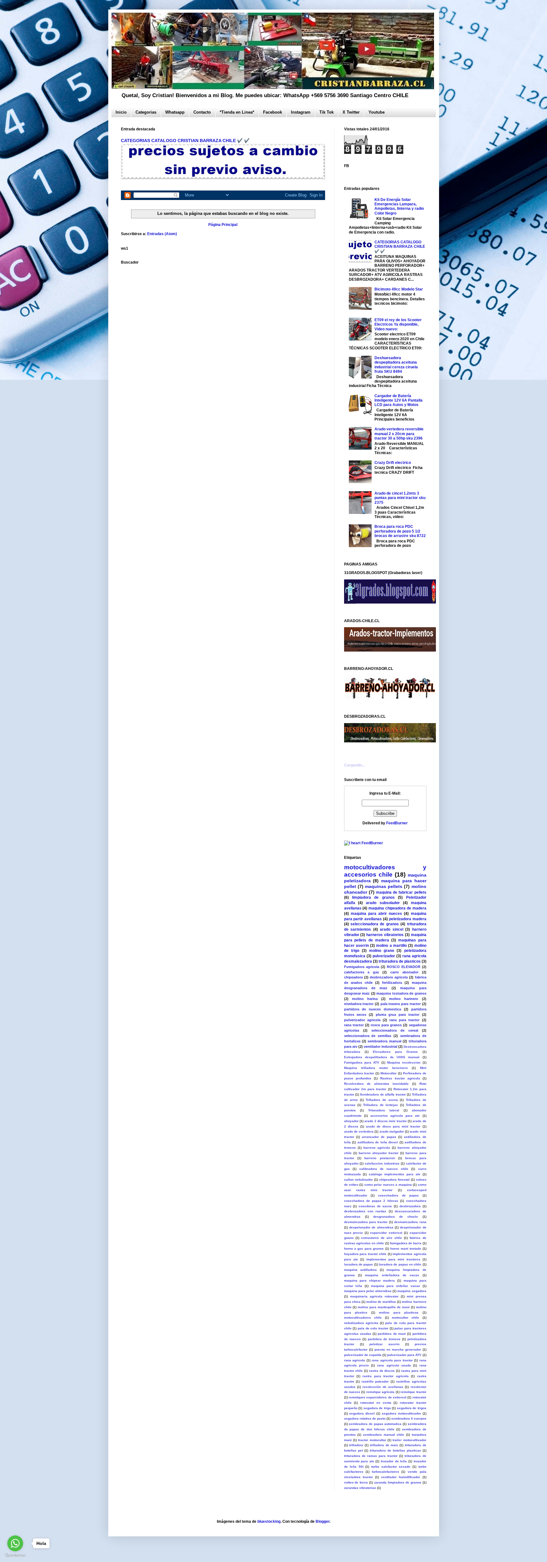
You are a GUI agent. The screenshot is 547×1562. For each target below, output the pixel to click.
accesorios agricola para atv (395, 1115)
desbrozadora (410, 1206)
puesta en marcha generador (397, 1349)
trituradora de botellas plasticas (395, 1450)
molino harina (365, 999)
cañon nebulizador (358, 1179)
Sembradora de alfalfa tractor (383, 1094)
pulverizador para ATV (404, 1355)
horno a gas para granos (364, 1248)
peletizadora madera (407, 919)
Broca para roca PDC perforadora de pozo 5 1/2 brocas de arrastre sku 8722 (400, 531)
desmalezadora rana (410, 1222)
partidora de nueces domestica (372, 1009)
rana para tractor (404, 1020)
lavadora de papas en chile (400, 1264)
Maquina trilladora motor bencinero (376, 1068)
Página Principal (222, 224)
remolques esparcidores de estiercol (377, 1397)
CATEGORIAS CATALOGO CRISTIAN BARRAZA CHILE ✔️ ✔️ (185, 140)
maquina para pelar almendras (368, 1291)
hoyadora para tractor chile (365, 1254)
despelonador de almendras (371, 1227)
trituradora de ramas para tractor (371, 1456)
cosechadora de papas (398, 1195)
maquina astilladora (360, 1269)
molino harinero (403, 999)
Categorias (145, 112)
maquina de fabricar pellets (401, 892)
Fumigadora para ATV (362, 1062)
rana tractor (354, 1025)
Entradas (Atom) (162, 234)
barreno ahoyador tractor (379, 1153)
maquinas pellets (383, 886)
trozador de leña (394, 1461)
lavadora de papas (358, 1264)
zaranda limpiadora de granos (397, 1482)
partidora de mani (392, 1333)
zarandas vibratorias (360, 1488)
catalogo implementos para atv (394, 1174)
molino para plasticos (398, 1312)
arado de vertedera (359, 1131)
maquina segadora (411, 1291)
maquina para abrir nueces (376, 913)
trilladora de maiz (384, 1445)
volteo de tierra (356, 1482)
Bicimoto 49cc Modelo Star (398, 289)
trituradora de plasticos (400, 961)
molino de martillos (381, 1301)
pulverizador (384, 956)
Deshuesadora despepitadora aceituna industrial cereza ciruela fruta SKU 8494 (396, 365)
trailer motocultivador (409, 1440)
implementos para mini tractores (393, 1259)
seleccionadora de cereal (394, 1030)
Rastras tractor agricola (400, 1078)
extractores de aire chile (381, 1238)
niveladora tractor (359, 1004)
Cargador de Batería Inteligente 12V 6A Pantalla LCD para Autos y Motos (398, 400)
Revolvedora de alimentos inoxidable (376, 1083)
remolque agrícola (380, 1392)
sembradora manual (384, 1041)
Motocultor (388, 1073)
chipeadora (353, 977)
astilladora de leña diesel (377, 1142)
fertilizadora (392, 982)
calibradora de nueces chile (383, 1169)
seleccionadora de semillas (368, 1036)
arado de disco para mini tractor (393, 1126)
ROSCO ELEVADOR (403, 967)
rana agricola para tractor (392, 1360)
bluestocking (268, 1521)
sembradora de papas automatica (375, 1424)
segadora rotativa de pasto (365, 1418)
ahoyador (351, 1121)
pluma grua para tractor (397, 1014)
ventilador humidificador (400, 1477)
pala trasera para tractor (400, 1004)
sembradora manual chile (383, 1434)
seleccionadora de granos (374, 924)
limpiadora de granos (373, 897)
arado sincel (391, 929)
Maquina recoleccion (403, 1062)
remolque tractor (413, 1392)
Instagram (301, 112)
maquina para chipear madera (369, 1280)
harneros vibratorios (385, 935)
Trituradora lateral (383, 1110)
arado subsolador (383, 903)
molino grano (381, 950)
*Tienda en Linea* (237, 112)
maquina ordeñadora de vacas (392, 1275)
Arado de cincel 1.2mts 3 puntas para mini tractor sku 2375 (399, 498)
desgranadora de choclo (395, 1216)
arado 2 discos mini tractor (385, 1121)
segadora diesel (362, 1413)
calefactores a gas (361, 972)
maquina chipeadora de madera (397, 908)
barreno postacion (379, 1158)
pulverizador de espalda (362, 1355)
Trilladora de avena (382, 1100)
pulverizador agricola (362, 1020)
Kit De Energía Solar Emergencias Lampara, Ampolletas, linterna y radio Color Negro (399, 206)
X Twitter (351, 112)
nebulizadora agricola (361, 1323)
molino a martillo (391, 945)
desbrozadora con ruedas (365, 1211)
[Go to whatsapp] (15, 1543)
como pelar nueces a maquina (388, 1184)
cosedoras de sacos (375, 1206)
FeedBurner (397, 823)
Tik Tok (326, 112)
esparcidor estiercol (386, 1232)
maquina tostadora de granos (401, 993)
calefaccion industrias (382, 1163)
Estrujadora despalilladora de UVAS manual (382, 1057)
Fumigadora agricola (361, 967)
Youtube (376, 112)
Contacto (202, 112)
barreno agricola (376, 1147)
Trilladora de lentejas (380, 1105)
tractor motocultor (372, 1440)
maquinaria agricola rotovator (374, 1296)
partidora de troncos (384, 1339)
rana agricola (354, 1360)
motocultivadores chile (363, 1317)
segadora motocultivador (401, 1413)
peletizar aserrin (384, 1344)
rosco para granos (386, 1025)
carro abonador (404, 972)
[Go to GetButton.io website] (15, 1555)
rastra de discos (382, 1370)
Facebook (272, 112)
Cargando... (354, 765)
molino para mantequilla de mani (384, 1307)
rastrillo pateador (375, 1381)
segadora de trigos (411, 1408)
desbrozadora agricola (388, 977)
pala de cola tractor (373, 1328)
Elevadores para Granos (395, 1051)
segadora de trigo (377, 1408)
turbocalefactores (385, 1471)
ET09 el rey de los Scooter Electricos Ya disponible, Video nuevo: (398, 324)
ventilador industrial (380, 1046)
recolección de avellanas (382, 1387)
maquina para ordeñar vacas (395, 1286)
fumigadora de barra (406, 1243)
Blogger (323, 1521)
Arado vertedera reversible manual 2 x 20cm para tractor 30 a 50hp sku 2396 (399, 433)
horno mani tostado (405, 1248)
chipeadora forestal (394, 1179)
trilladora (356, 1445)
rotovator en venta (375, 1402)
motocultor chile (405, 1317)
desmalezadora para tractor (366, 1222)
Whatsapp (175, 112)
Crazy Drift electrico (392, 462)
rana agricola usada (394, 1365)
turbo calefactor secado (390, 1466)
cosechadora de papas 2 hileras (371, 1201)
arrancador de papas (379, 1137)
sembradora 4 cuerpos (408, 1418)
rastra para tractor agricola (385, 1376)
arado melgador (392, 1131)
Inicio (121, 112)
